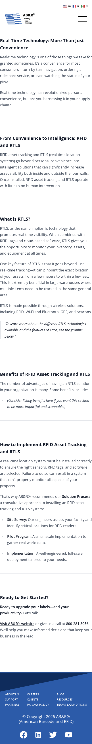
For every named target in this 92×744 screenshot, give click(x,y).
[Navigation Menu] (82, 19)
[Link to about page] (23, 735)
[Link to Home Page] (20, 18)
